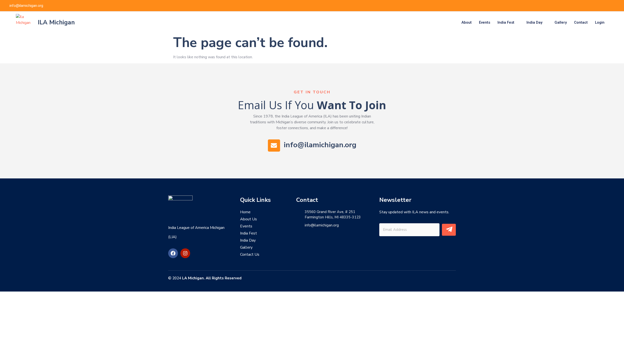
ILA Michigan (56, 22)
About (466, 22)
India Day (534, 22)
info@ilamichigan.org (320, 145)
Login (599, 22)
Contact (581, 22)
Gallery (561, 22)
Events (484, 22)
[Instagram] (185, 253)
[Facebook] (605, 5)
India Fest (505, 22)
